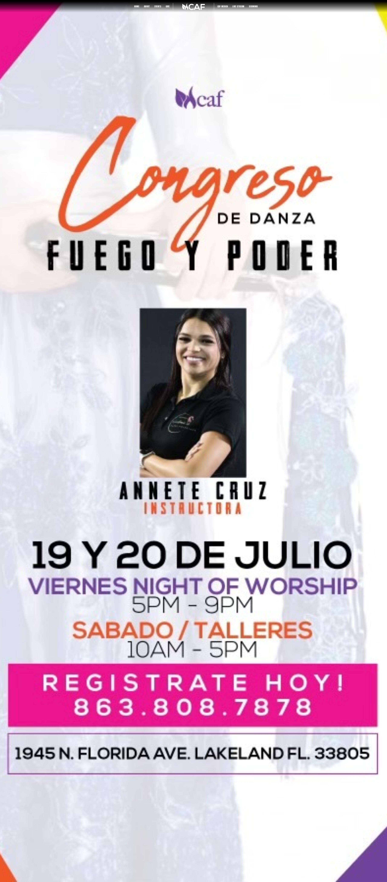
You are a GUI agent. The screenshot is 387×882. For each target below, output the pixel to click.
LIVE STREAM (238, 6)
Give (168, 6)
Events (157, 6)
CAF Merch (222, 6)
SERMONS (253, 6)
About (147, 6)
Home (136, 6)
